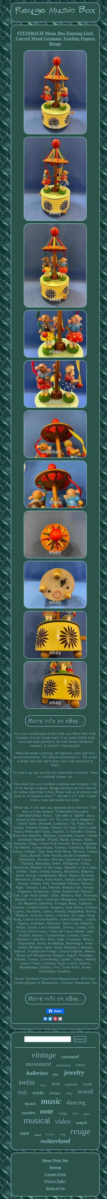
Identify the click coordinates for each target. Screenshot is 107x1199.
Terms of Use (55, 1188)
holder (50, 1134)
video (63, 1121)
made (87, 1084)
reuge (80, 1131)
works (38, 1092)
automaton (63, 1065)
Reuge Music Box (55, 1160)
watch (81, 1122)
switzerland (55, 1141)
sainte (86, 1114)
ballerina (37, 1073)
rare (24, 1133)
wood (85, 1091)
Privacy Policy (55, 1181)
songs (62, 1113)
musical (37, 1120)
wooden (28, 1112)
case (75, 1113)
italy (22, 1092)
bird (55, 1083)
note (46, 1111)
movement (38, 1063)
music (51, 1101)
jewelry (74, 1072)
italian (43, 1085)
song (62, 1134)
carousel (70, 1056)
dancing (76, 1102)
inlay (69, 1093)
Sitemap (55, 1167)
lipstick (30, 1104)
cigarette (71, 1084)
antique (55, 1093)
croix (80, 1064)
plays (56, 1074)
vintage (44, 1054)
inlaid (37, 1134)
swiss (26, 1081)
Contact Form (55, 1174)
